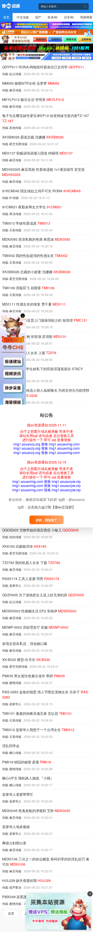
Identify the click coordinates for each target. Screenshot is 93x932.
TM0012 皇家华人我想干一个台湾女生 (38, 729)
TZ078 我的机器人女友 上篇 (29, 352)
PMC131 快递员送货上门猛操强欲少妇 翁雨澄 (44, 320)
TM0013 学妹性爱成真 (26, 223)
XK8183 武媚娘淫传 (24, 546)
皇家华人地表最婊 (16, 826)
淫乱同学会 (10, 745)
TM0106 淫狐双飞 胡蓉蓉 (28, 287)
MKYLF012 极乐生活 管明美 (33, 99)
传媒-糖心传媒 (11, 752)
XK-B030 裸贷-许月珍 (26, 659)
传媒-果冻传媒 (11, 214)
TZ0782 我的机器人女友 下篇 (31, 562)
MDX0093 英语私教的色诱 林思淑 (36, 239)
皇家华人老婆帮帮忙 (17, 794)
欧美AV (53, 17)
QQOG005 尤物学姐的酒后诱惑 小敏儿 (40, 530)
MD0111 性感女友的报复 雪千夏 (34, 304)
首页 (6, 17)
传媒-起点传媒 (11, 74)
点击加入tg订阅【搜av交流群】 (51, 506)
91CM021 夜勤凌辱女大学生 (32, 206)
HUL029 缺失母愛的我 (26, 880)
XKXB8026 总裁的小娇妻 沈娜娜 (36, 271)
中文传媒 (23, 17)
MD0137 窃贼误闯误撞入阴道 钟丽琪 (37, 153)
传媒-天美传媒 (11, 230)
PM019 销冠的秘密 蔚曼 (26, 761)
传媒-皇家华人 (11, 585)
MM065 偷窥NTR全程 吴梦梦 (30, 83)
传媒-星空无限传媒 (14, 144)
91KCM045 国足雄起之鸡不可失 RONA (41, 190)
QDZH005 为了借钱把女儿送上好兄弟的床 (43, 594)
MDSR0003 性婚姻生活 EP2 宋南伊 (39, 610)
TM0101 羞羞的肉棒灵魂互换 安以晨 (37, 713)
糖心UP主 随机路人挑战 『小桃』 (28, 778)
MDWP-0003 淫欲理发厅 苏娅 (35, 627)
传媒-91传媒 (10, 198)
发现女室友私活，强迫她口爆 (24, 643)
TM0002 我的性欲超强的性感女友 (34, 255)
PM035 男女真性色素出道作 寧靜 (33, 675)
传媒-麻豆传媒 (11, 90)
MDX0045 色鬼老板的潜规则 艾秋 (36, 810)
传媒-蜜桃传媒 (11, 683)
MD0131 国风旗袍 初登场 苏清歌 (34, 336)
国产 (38, 17)
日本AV (69, 17)
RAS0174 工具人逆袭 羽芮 (30, 578)
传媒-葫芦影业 (11, 887)
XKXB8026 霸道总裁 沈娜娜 (33, 137)
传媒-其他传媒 (11, 127)
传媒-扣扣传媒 (11, 537)
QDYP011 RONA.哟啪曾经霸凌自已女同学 (43, 66)
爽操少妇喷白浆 (14, 842)
